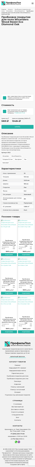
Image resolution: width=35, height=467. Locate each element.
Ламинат (18, 365)
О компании (17, 404)
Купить (17, 127)
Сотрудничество (17, 414)
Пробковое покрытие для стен (17, 378)
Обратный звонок (17, 356)
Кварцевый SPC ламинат (17, 368)
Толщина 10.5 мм (8, 159)
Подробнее (9, 254)
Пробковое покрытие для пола (17, 376)
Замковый (6, 162)
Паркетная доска (17, 373)
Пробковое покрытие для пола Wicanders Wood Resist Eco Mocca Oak (9, 320)
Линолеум (17, 381)
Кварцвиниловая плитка (17, 370)
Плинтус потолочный (17, 389)
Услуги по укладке (17, 412)
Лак (25, 159)
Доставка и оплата (17, 409)
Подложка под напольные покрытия (17, 395)
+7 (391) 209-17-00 (19, 113)
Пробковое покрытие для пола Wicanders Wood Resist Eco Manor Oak (26, 281)
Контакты (17, 420)
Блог (17, 417)
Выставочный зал (18, 406)
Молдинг (17, 392)
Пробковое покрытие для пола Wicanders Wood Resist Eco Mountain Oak (26, 320)
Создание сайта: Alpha (17, 464)
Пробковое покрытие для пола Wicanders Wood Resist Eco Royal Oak (9, 243)
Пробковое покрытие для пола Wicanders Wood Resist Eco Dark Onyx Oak (26, 243)
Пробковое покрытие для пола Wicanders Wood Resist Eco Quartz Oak (9, 281)
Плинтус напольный (17, 387)
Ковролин (17, 384)
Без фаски (18, 159)
